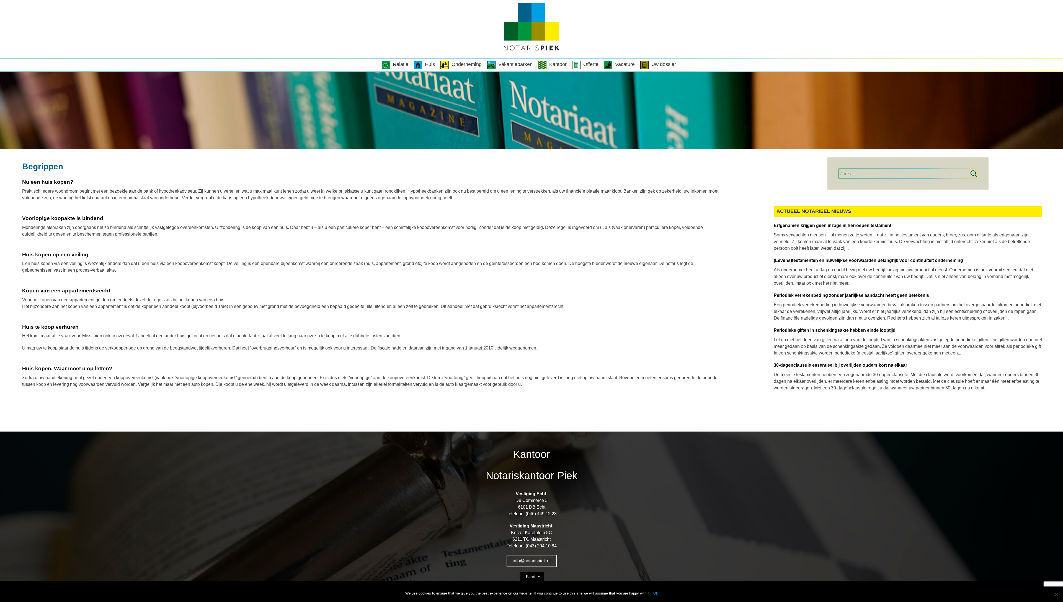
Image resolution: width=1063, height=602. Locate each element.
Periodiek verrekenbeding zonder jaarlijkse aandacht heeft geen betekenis (851, 295)
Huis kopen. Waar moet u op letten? (67, 368)
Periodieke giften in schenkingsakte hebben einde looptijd (835, 330)
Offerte (590, 64)
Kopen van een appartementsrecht (66, 291)
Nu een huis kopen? (47, 182)
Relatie (400, 64)
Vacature (625, 64)
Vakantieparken (515, 64)
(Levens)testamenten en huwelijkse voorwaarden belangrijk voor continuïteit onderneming (868, 260)
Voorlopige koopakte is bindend (62, 218)
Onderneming (466, 64)
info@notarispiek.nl (532, 560)
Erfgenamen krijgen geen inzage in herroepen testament (832, 225)
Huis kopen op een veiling (55, 254)
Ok (655, 593)
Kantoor (558, 64)
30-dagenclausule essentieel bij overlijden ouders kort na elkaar (840, 365)
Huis (430, 64)
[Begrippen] (531, 110)
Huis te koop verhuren (50, 327)
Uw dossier (663, 64)
